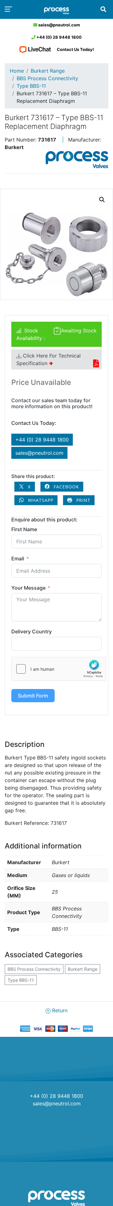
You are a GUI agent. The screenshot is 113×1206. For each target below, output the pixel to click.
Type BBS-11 (31, 86)
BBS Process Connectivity (47, 78)
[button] (102, 199)
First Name (24, 529)
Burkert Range (48, 71)
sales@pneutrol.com (58, 24)
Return (59, 1010)
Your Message (28, 588)
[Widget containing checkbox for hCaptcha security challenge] (58, 669)
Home (17, 71)
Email (17, 558)
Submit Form (33, 695)
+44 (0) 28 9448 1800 (58, 37)
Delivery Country (31, 631)
